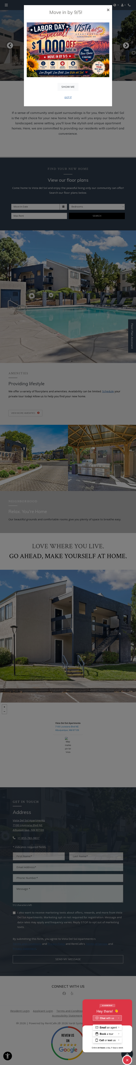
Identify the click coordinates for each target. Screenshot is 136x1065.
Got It (68, 97)
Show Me (68, 86)
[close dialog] (108, 10)
